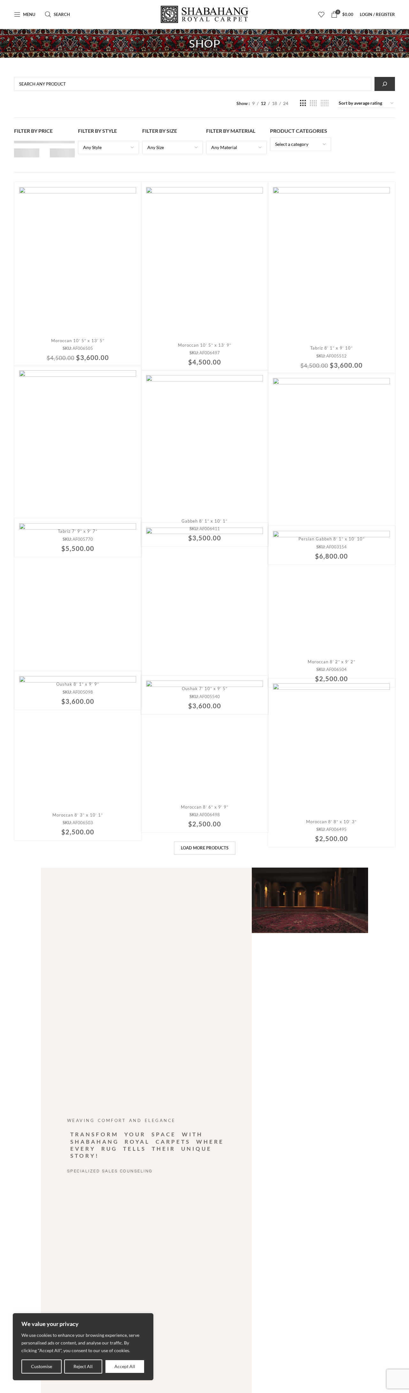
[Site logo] (205, 14)
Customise (41, 1366)
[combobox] (108, 147)
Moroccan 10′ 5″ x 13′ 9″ (204, 345)
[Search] (384, 84)
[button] (78, 266)
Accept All (124, 1366)
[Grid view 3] (303, 103)
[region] (83, 1346)
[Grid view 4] (313, 103)
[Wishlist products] (321, 14)
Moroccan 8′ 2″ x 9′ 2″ (331, 661)
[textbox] (108, 147)
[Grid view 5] (324, 103)
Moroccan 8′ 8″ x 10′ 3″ (331, 821)
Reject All (83, 1366)
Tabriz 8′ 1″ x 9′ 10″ (331, 347)
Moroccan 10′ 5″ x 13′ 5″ (77, 340)
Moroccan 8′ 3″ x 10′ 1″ (77, 814)
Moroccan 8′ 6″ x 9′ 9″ (204, 806)
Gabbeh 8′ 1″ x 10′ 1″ (204, 520)
